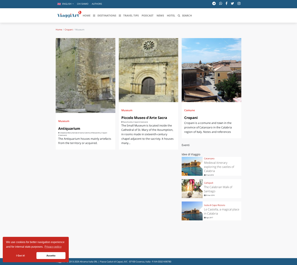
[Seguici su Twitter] (232, 3)
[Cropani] (211, 70)
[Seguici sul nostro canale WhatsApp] (220, 3)
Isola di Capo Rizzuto (214, 205)
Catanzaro (209, 158)
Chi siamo (82, 3)
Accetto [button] (51, 255)
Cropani (69, 29)
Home (59, 29)
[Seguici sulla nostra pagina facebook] (226, 3)
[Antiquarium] (85, 75)
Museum (63, 121)
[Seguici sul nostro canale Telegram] (214, 3)
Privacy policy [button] (53, 246)
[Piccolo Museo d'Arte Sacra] (148, 70)
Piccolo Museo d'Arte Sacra (144, 117)
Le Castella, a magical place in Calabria (221, 211)
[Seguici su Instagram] (239, 3)
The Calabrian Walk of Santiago (218, 189)
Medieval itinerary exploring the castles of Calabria (219, 167)
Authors (97, 3)
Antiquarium (69, 128)
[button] (65, 4)
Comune (189, 110)
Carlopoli (208, 182)
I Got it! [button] (20, 255)
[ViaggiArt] (69, 15)
